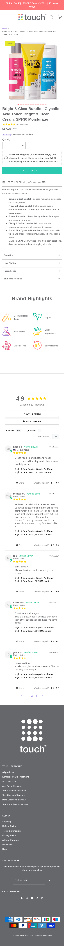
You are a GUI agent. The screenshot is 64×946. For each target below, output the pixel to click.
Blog (4, 849)
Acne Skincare (9, 781)
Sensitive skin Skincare (13, 795)
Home (4, 28)
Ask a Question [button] (33, 421)
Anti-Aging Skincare (12, 786)
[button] (32, 70)
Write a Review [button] (33, 413)
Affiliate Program (10, 840)
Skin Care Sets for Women (15, 804)
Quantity (6, 139)
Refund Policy (9, 826)
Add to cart (32, 170)
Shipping (6, 134)
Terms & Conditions (11, 831)
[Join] (49, 880)
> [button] (42, 695)
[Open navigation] (4, 17)
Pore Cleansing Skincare (14, 799)
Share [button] (21, 483)
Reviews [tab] (10, 430)
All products (8, 772)
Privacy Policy (9, 835)
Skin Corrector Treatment (14, 790)
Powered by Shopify (43, 936)
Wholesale (7, 844)
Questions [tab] (32, 430)
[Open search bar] (51, 17)
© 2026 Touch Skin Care (23, 936)
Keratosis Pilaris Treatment (15, 777)
